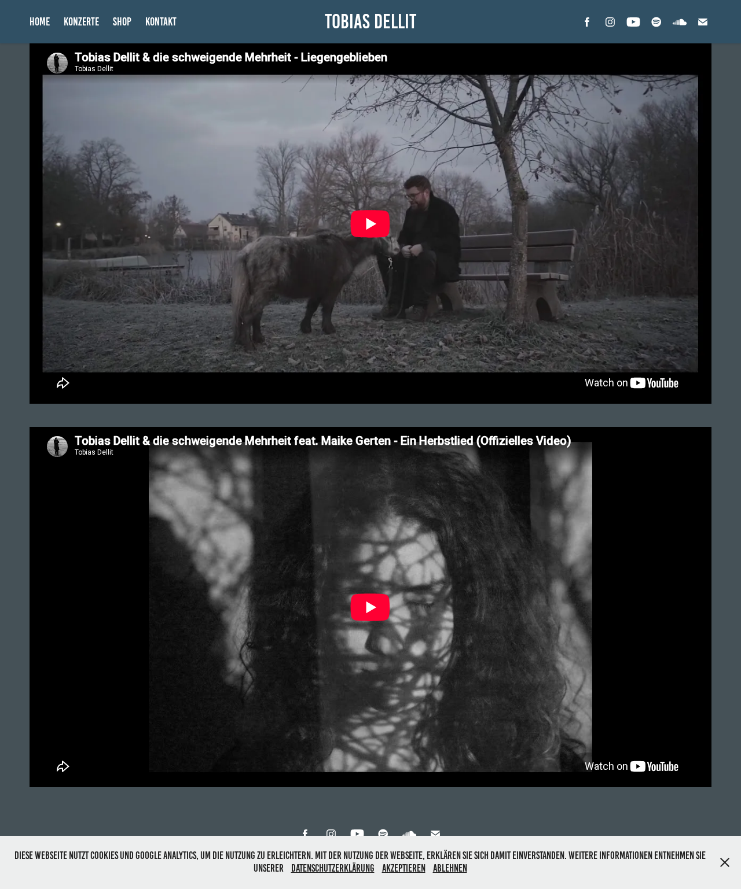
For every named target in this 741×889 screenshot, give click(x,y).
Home (40, 22)
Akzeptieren (403, 868)
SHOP (122, 22)
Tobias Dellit (370, 21)
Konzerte (81, 22)
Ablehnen (450, 868)
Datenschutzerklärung (333, 868)
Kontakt (161, 22)
